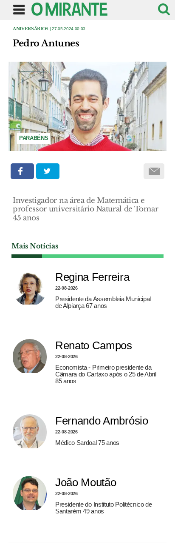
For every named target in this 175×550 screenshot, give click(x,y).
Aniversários (30, 28)
